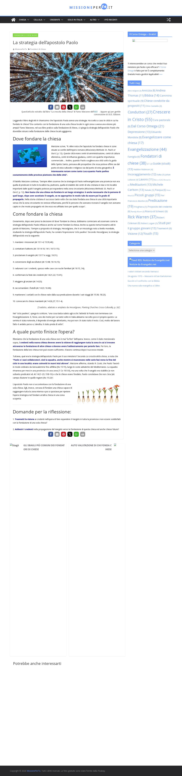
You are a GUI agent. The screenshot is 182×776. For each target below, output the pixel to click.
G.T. (149, 164)
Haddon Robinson (143, 169)
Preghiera (140, 206)
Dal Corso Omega (147, 126)
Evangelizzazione (147, 149)
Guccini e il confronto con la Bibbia (144, 281)
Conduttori (140, 112)
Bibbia (151, 95)
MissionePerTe (21, 49)
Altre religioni (134, 91)
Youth (150, 233)
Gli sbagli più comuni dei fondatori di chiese (44, 447)
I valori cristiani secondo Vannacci (143, 271)
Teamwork (164, 228)
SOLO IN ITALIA (75, 19)
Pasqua (160, 190)
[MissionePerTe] (13, 19)
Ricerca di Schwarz (156, 211)
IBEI (96, 111)
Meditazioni (141, 184)
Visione (135, 234)
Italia (161, 174)
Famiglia (134, 156)
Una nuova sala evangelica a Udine (144, 285)
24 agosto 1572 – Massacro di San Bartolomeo (149, 276)
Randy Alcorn (137, 211)
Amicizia (148, 90)
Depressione (139, 132)
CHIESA (22, 19)
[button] (27, 20)
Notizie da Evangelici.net (142, 264)
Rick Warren (142, 216)
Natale (149, 190)
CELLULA (38, 19)
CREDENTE (55, 19)
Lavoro (146, 179)
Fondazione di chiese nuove (25, 35)
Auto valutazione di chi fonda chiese (91, 447)
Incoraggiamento (142, 174)
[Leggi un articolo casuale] (168, 19)
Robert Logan (149, 223)
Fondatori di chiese (38, 49)
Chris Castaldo (154, 106)
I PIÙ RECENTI (110, 19)
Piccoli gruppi (147, 195)
